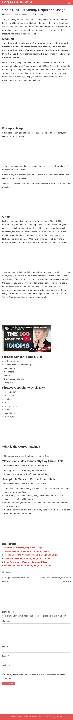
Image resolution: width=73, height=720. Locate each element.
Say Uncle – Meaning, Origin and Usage (23, 548)
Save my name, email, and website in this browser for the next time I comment (35, 676)
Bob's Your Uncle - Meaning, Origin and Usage (26, 562)
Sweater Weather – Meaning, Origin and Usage (26, 551)
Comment (7, 621)
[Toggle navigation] (69, 2)
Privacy (52, 717)
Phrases (8, 572)
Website (6, 665)
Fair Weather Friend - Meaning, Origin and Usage (27, 565)
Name (5, 646)
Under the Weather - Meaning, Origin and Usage (27, 558)
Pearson (40, 14)
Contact (59, 717)
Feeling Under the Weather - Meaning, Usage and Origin (31, 555)
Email (5, 656)
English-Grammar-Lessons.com (17, 2)
